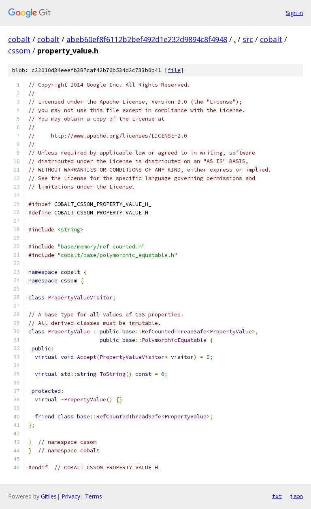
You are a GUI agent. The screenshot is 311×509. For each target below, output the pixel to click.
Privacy (71, 496)
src (248, 39)
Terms (93, 496)
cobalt (19, 39)
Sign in (294, 13)
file (174, 70)
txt (277, 496)
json (296, 496)
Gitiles (49, 496)
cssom (19, 50)
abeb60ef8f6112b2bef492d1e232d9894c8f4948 (146, 39)
